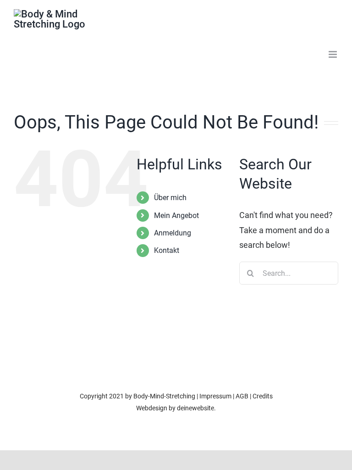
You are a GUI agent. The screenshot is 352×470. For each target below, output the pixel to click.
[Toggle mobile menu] (333, 54)
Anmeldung (172, 233)
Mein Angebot (176, 215)
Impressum (215, 396)
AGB (242, 396)
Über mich (170, 197)
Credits (263, 396)
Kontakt (166, 250)
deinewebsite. (196, 408)
